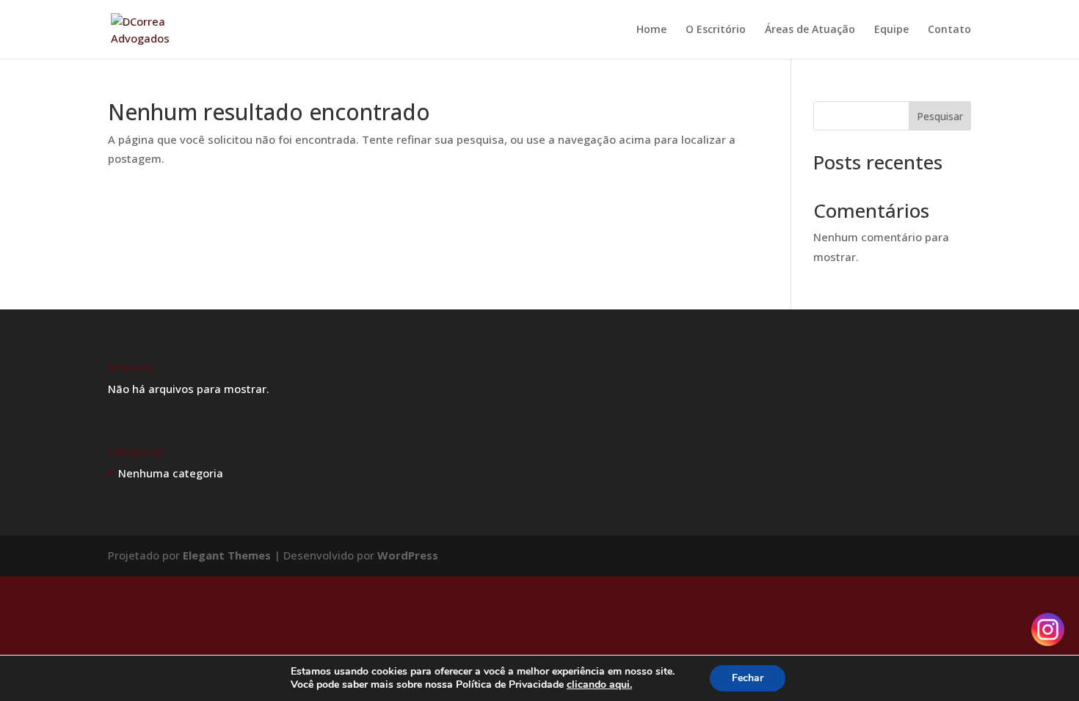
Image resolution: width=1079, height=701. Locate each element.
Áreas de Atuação (810, 30)
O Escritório (716, 30)
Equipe (891, 30)
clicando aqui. (599, 684)
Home (651, 30)
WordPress (407, 555)
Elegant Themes (227, 555)
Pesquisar (940, 116)
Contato (949, 30)
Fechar (747, 678)
